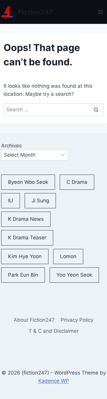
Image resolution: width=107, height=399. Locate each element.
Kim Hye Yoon (25, 256)
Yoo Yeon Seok (74, 275)
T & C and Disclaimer (53, 331)
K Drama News (26, 219)
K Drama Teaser (27, 238)
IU (10, 201)
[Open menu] (100, 11)
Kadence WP (53, 381)
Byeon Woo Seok (28, 182)
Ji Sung (40, 201)
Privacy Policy (77, 320)
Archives (11, 146)
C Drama (77, 182)
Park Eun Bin (23, 275)
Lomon (68, 256)
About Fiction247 (34, 320)
